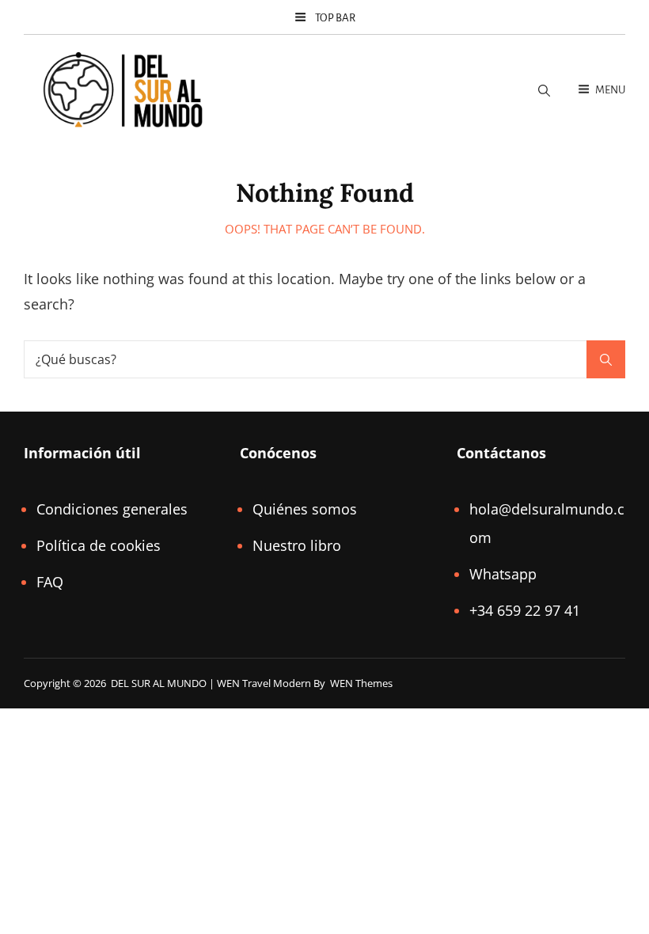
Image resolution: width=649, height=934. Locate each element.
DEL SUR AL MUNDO (159, 683)
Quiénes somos (304, 508)
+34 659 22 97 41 (524, 610)
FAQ (49, 581)
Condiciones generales (112, 508)
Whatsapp (503, 573)
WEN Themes (361, 683)
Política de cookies (98, 545)
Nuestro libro (296, 545)
